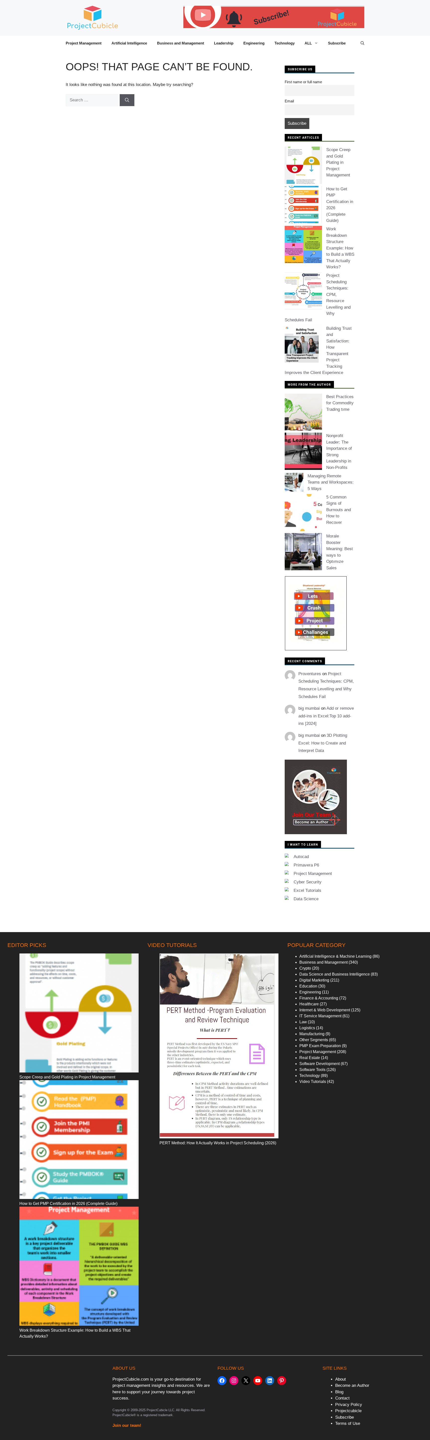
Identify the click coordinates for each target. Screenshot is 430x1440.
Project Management (84, 43)
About (340, 1379)
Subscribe (337, 43)
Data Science (306, 899)
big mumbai (309, 708)
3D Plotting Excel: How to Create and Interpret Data (322, 743)
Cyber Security (308, 882)
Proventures (309, 673)
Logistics (307, 1028)
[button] (362, 43)
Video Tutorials (312, 1081)
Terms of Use (347, 1423)
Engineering (254, 43)
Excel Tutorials (307, 890)
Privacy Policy (348, 1404)
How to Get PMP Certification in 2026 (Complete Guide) (68, 1203)
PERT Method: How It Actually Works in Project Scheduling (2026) (218, 1143)
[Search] (127, 100)
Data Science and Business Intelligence (334, 974)
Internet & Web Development (324, 1010)
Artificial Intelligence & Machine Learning (335, 956)
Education (308, 986)
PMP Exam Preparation (320, 1046)
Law (303, 1022)
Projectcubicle (348, 1410)
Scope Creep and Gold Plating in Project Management (338, 162)
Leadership (223, 43)
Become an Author (352, 1385)
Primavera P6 (306, 865)
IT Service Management (320, 1016)
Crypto (305, 968)
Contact (342, 1398)
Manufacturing (311, 1034)
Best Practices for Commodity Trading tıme (340, 403)
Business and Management (180, 43)
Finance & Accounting (318, 998)
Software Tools (312, 1070)
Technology (284, 43)
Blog (339, 1392)
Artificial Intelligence (129, 43)
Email (289, 101)
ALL (308, 43)
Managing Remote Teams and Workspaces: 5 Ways (331, 482)
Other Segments (313, 1040)
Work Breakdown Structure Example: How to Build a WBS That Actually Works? (340, 248)
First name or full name (303, 82)
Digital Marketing (314, 980)
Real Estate (309, 1058)
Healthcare (309, 1004)
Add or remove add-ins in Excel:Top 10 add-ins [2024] (326, 716)
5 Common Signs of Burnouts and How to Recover (338, 510)
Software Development (319, 1064)
